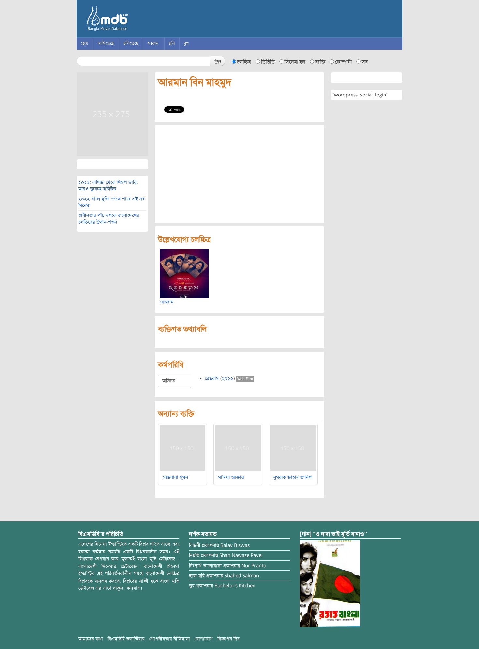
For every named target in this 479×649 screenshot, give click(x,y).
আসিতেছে (105, 43)
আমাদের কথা (90, 639)
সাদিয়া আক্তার (231, 477)
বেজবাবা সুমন (175, 477)
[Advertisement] (239, 174)
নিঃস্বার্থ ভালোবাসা (205, 565)
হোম (84, 43)
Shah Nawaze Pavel (241, 555)
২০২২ (227, 378)
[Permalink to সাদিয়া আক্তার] (238, 448)
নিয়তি (194, 555)
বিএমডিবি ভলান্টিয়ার (126, 639)
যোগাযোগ (204, 639)
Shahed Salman (242, 576)
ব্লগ (186, 43)
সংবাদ (153, 43)
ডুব (192, 586)
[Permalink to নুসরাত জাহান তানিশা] (293, 448)
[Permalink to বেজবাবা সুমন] (182, 448)
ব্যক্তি (320, 62)
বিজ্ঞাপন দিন (228, 639)
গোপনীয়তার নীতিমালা (169, 639)
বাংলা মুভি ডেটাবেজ (135, 19)
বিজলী (194, 545)
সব (365, 62)
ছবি (172, 43)
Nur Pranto (253, 565)
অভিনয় (168, 381)
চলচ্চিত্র (244, 62)
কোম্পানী (343, 62)
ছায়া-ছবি (197, 576)
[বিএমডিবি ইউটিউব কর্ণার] (330, 583)
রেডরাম (167, 302)
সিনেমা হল (294, 62)
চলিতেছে (130, 43)
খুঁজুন (217, 61)
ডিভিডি (268, 62)
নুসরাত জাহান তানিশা (292, 477)
